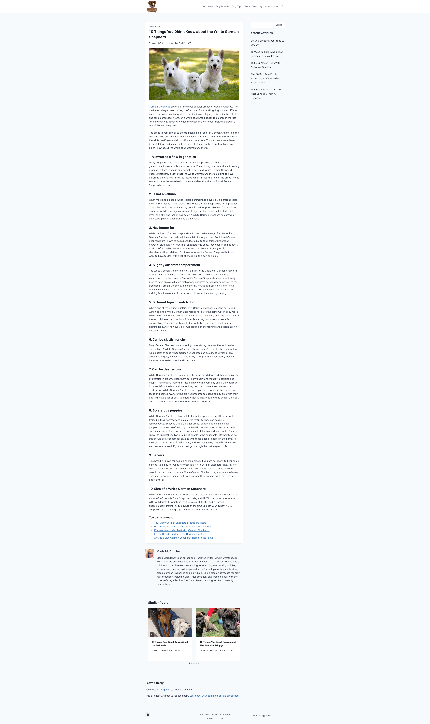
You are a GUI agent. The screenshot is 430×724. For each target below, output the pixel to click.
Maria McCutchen (159, 43)
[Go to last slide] (152, 634)
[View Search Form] (283, 6)
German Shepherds (159, 106)
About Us (204, 714)
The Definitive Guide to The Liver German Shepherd (182, 526)
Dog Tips (237, 6)
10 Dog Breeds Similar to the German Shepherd (180, 534)
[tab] (189, 663)
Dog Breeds (222, 6)
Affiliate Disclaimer (215, 718)
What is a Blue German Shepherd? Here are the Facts (183, 537)
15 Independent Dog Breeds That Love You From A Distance (266, 93)
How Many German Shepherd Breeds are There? (180, 522)
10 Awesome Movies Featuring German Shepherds (182, 530)
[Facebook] (147, 714)
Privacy (226, 714)
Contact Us (216, 714)
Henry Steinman (161, 650)
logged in (165, 689)
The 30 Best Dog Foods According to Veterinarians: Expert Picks (266, 78)
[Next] (236, 634)
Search (279, 25)
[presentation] (170, 622)
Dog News (207, 6)
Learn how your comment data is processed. (214, 695)
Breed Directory (253, 6)
